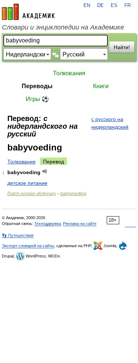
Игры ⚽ (37, 99)
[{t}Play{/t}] (44, 171)
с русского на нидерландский (109, 123)
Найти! (122, 47)
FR (127, 5)
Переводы (37, 86)
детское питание (27, 183)
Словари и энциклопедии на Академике (63, 27)
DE (100, 5)
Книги (101, 86)
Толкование (21, 162)
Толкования (69, 73)
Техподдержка (47, 223)
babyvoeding (73, 193)
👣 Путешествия (17, 235)
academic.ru (28, 12)
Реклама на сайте (79, 223)
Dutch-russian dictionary (31, 193)
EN (87, 5)
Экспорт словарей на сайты (28, 245)
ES (114, 5)
